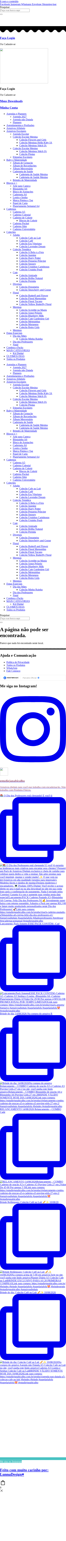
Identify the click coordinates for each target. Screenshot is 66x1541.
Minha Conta (9, 107)
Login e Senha (20, 197)
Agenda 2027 (20, 116)
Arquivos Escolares (16, 131)
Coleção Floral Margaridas (32, 298)
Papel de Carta (20, 203)
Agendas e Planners (16, 113)
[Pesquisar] (1, 14)
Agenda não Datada (23, 119)
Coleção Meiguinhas (29, 321)
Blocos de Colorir (28, 220)
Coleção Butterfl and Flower (33, 295)
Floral (16, 292)
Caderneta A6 (20, 194)
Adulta (16, 235)
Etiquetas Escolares (22, 157)
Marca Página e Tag (23, 200)
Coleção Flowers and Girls (32, 139)
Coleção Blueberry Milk (31, 315)
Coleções (11, 232)
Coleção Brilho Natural (31, 278)
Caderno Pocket (21, 223)
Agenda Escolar (21, 134)
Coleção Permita (27, 281)
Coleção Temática (22, 249)
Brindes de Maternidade (25, 180)
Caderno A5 (19, 212)
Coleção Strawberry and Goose (35, 289)
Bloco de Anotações (23, 191)
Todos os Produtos (15, 359)
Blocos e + (11, 183)
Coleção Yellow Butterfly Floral (35, 304)
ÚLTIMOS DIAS (15, 356)
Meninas (17, 307)
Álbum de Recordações (25, 165)
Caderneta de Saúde (23, 171)
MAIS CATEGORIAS (18, 350)
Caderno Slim (20, 226)
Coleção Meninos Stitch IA (33, 151)
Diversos (17, 284)
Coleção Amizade (28, 275)
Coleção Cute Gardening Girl (34, 318)
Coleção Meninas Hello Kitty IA (35, 142)
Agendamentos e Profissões (20, 125)
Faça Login (7, 38)
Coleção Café (26, 240)
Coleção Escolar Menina (25, 136)
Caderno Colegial (22, 214)
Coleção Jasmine (27, 255)
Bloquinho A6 (20, 188)
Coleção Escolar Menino (25, 148)
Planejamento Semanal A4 (26, 206)
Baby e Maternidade (16, 160)
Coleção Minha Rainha (31, 338)
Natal (15, 344)
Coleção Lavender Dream (32, 246)
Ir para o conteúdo (9, 1)
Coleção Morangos (28, 324)
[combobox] (15, 10)
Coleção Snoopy (27, 263)
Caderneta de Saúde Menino (33, 177)
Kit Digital (18, 353)
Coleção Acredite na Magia (33, 310)
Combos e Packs (14, 347)
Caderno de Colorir (22, 217)
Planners (17, 122)
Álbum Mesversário (23, 168)
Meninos (17, 330)
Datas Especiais (14, 333)
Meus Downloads (11, 101)
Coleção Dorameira (29, 287)
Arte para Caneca (21, 186)
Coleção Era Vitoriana (30, 243)
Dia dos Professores (23, 341)
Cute (15, 272)
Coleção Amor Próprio (30, 313)
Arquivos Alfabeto (15, 128)
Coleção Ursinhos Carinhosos (34, 266)
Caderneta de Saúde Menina (33, 174)
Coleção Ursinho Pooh (30, 269)
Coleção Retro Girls (29, 327)
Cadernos (11, 209)
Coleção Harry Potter (30, 258)
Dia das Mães (20, 336)
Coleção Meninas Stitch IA (33, 145)
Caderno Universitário (24, 229)
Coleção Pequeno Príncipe (32, 261)
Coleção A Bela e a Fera (31, 252)
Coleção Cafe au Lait (30, 237)
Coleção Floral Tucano (30, 301)
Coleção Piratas (27, 154)
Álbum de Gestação (23, 162)
